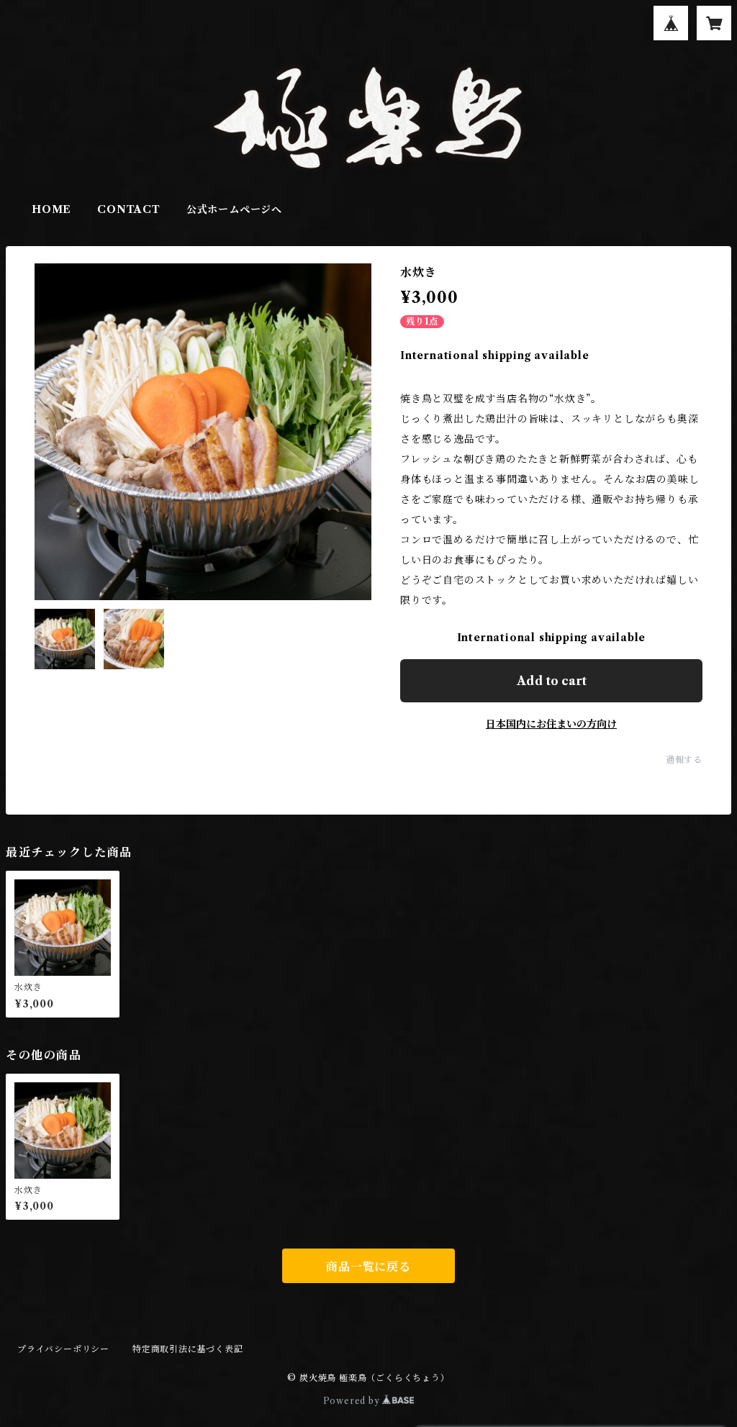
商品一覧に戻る (368, 1266)
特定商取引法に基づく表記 (187, 1349)
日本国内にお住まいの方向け (551, 723)
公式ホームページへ (234, 209)
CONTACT (128, 209)
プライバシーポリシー (63, 1349)
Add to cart (552, 681)
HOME (51, 209)
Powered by (353, 1400)
